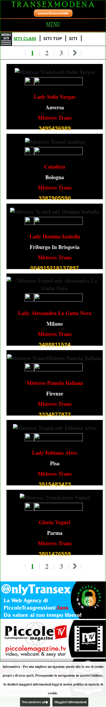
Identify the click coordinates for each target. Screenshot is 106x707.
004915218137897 (54, 268)
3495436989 (55, 128)
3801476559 (55, 554)
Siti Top (52, 38)
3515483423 (55, 484)
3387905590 (55, 198)
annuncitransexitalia (53, 13)
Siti (73, 38)
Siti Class (25, 38)
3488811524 (55, 345)
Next (75, 53)
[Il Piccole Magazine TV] (53, 639)
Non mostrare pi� (35, 702)
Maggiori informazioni (70, 702)
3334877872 (55, 414)
